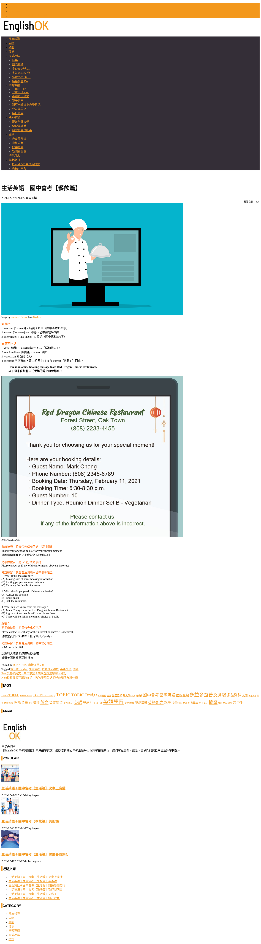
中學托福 (102, 696)
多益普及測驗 (50, 669)
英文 (44, 702)
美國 (36, 703)
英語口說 (97, 703)
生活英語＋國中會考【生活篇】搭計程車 (34, 898)
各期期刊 (14, 160)
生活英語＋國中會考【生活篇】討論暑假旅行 (35, 854)
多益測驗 (234, 695)
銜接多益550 (20, 81)
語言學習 (193, 702)
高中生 (238, 703)
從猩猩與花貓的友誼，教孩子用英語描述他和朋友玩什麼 (39, 677)
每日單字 (17, 113)
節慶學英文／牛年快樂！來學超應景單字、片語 (33, 673)
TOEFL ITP (19, 89)
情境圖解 (8, 703)
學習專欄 (14, 85)
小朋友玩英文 (20, 96)
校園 (11, 47)
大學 (245, 695)
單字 (139, 695)
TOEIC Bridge (18, 669)
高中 (230, 703)
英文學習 (56, 703)
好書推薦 (17, 147)
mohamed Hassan (19, 317)
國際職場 (17, 64)
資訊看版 (17, 143)
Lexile (4, 695)
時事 (15, 60)
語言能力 (203, 703)
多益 (194, 694)
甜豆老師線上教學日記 (26, 104)
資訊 (11, 134)
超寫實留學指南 (22, 130)
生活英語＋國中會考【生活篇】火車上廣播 (33, 788)
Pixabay (37, 317)
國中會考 (34, 669)
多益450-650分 (21, 72)
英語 (78, 702)
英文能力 (68, 703)
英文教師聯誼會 (18, 11)
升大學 (127, 695)
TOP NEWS (19, 664)
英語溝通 (141, 703)
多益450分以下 (21, 77)
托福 (17, 703)
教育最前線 (19, 138)
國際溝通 (167, 695)
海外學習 (14, 117)
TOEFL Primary (44, 695)
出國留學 (117, 695)
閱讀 (75, 669)
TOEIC (13, 4)
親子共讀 (182, 703)
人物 (11, 43)
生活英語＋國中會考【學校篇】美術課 (30, 821)
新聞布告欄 (19, 151)
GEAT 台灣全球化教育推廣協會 (28, 15)
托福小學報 (19, 168)
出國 (109, 695)
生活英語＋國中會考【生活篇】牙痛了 (33, 893)
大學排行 (252, 696)
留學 (24, 703)
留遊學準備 (19, 126)
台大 (133, 696)
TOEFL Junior (20, 92)
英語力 (88, 703)
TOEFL (13, 7)
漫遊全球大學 (20, 121)
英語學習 (65, 669)
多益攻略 (14, 55)
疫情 (30, 703)
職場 (11, 51)
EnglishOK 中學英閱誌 (26, 164)
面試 (225, 703)
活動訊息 (14, 155)
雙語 (220, 703)
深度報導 (14, 38)
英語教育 (129, 702)
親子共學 (17, 100)
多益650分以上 (21, 68)
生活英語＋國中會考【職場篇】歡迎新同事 (35, 889)
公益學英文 (19, 109)
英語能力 (156, 702)
